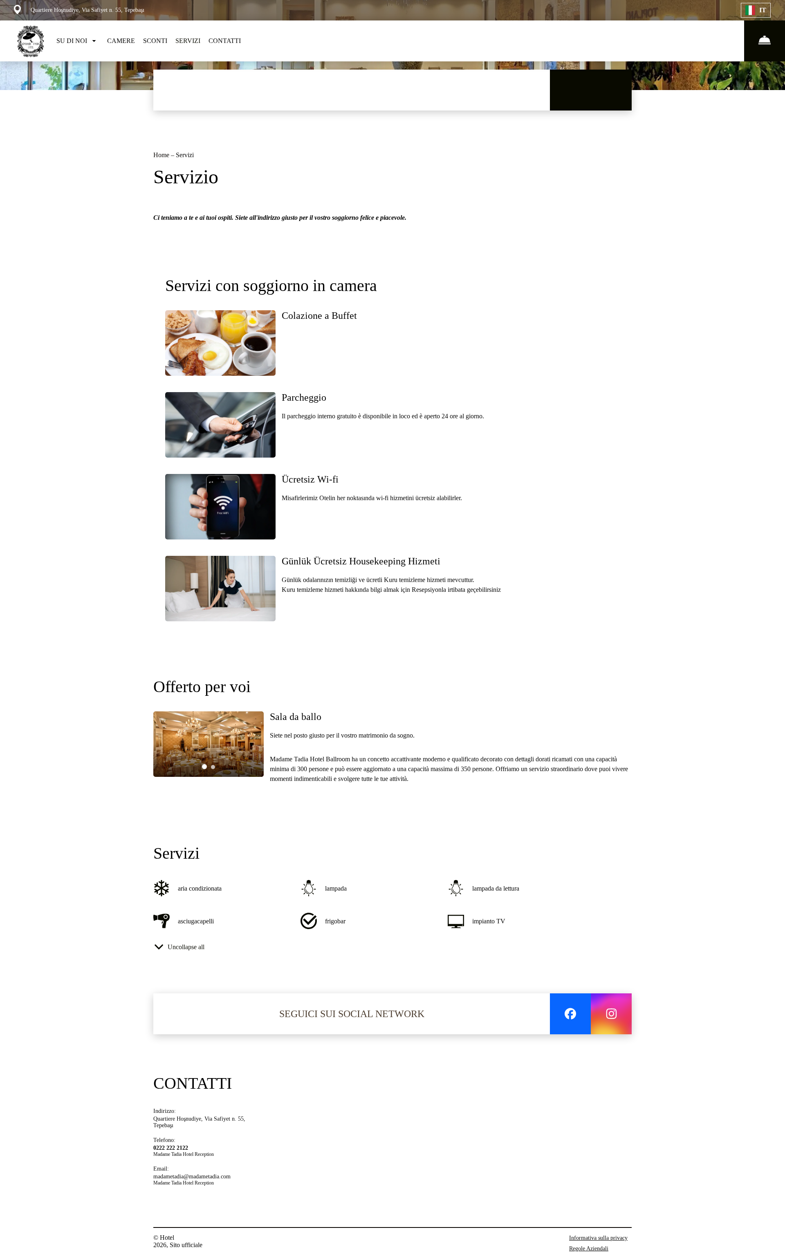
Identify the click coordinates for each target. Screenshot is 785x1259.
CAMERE (121, 40)
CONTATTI (225, 40)
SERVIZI (187, 40)
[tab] (204, 766)
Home (162, 154)
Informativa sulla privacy (598, 1238)
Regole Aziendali (588, 1248)
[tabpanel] (208, 744)
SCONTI (155, 40)
